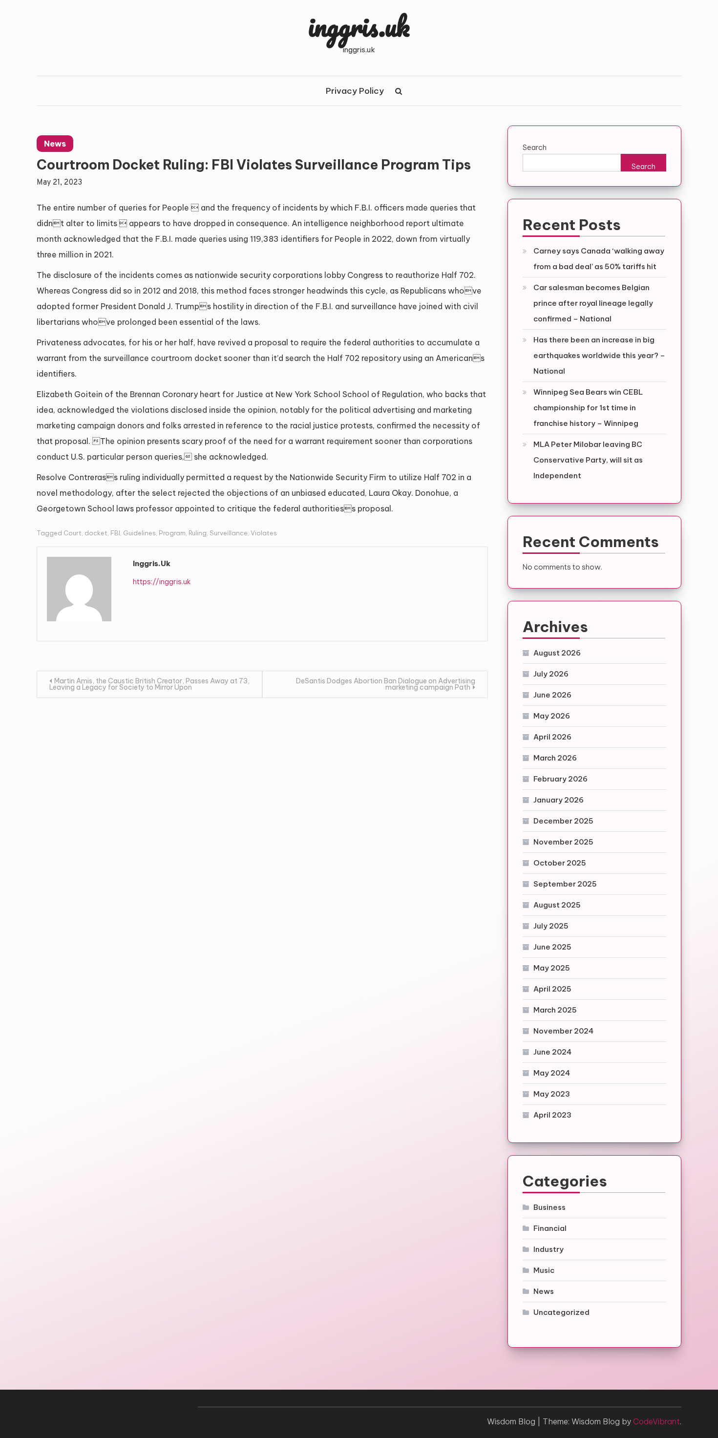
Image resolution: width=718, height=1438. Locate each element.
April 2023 (552, 1115)
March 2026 (555, 757)
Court (72, 533)
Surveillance (229, 533)
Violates (264, 533)
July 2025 (551, 925)
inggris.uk (359, 25)
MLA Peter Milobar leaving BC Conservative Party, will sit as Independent (588, 460)
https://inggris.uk (162, 581)
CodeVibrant (656, 1421)
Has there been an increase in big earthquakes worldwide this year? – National (599, 355)
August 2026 (557, 652)
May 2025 (551, 968)
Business (549, 1207)
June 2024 (552, 1052)
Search (535, 147)
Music (543, 1270)
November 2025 (563, 841)
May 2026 (551, 715)
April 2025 (552, 989)
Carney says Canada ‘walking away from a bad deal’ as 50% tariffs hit (598, 258)
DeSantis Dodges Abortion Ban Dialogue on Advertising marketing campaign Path (385, 684)
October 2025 (559, 862)
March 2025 (555, 1010)
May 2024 (551, 1073)
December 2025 (563, 820)
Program (172, 533)
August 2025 (557, 904)
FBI (115, 533)
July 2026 (551, 673)
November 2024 (563, 1031)
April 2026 (552, 736)
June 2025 (552, 947)
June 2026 (552, 694)
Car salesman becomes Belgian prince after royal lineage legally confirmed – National (593, 303)
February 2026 (560, 778)
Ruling (198, 533)
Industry (548, 1249)
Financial (550, 1228)
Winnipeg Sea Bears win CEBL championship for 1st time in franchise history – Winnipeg (588, 407)
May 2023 (551, 1094)
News (55, 143)
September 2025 (565, 883)
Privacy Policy (355, 90)
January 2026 (558, 799)
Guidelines (139, 533)
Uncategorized (561, 1312)
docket (95, 533)
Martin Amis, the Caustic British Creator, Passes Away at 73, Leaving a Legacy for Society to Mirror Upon (149, 684)
